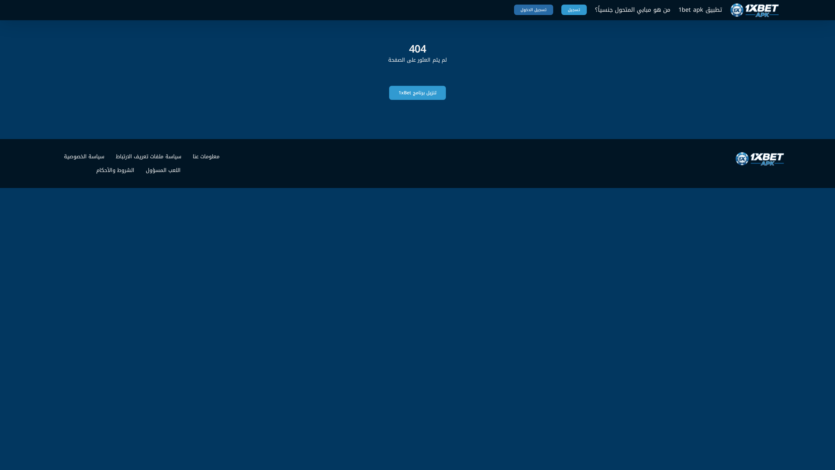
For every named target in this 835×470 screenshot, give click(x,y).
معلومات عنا (206, 156)
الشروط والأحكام (115, 170)
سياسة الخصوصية (84, 156)
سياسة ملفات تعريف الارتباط (148, 156)
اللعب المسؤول (163, 170)
